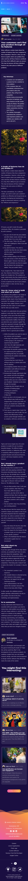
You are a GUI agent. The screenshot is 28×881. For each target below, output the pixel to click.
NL (11, 863)
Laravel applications (14, 846)
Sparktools (10, 642)
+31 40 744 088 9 (14, 836)
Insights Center (14, 855)
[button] (23, 3)
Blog (8, 9)
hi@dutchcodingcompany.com (14, 833)
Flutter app (14, 848)
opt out (19, 877)
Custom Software (14, 850)
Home (3, 9)
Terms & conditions (10, 876)
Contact (14, 843)
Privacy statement (18, 876)
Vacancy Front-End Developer (14, 853)
